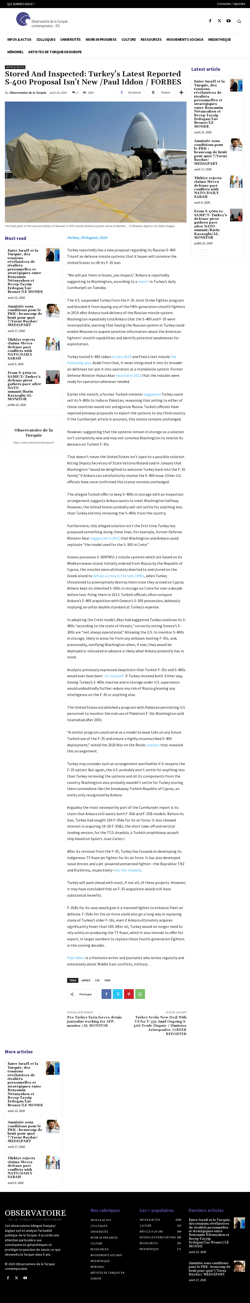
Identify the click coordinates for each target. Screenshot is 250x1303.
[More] (181, 92)
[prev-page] (197, 252)
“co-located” (114, 675)
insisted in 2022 (128, 375)
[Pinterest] (129, 994)
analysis (153, 744)
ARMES (85, 980)
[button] (239, 21)
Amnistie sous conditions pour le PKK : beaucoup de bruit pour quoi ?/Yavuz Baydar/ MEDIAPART (25, 316)
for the (128, 870)
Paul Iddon (76, 957)
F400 (107, 980)
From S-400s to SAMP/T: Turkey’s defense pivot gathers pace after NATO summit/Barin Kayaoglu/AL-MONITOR (24, 386)
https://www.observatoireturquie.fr (33, 442)
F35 (97, 980)
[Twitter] (219, 21)
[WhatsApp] (140, 994)
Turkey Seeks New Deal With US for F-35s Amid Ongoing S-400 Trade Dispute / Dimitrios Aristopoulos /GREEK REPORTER (160, 1025)
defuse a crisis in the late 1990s (118, 575)
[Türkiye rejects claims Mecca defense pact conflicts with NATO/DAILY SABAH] (52, 343)
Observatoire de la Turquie (28, 93)
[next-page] (205, 252)
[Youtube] (228, 21)
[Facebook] (210, 21)
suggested (152, 394)
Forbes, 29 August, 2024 (87, 237)
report (143, 281)
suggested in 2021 (105, 538)
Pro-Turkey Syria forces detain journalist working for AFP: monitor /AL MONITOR (94, 1021)
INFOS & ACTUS (15, 67)
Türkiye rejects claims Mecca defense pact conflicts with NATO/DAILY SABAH (21, 349)
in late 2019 (121, 356)
